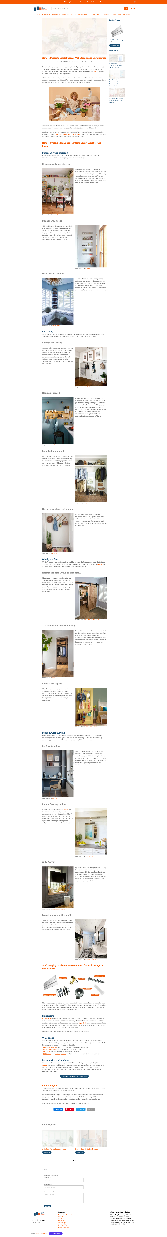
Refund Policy (62, 1220)
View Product (114, 45)
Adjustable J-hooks (50, 1047)
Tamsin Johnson (56, 325)
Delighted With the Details (92, 959)
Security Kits (65, 14)
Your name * (48, 1177)
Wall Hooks (55, 14)
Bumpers (92, 14)
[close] (135, 2)
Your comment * (49, 1192)
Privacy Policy (62, 1224)
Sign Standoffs (117, 14)
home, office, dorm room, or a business (67, 134)
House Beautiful (89, 856)
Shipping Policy (62, 1222)
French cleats (46, 1018)
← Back (44, 1169)
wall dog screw (60, 1054)
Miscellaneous (126, 14)
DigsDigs (87, 268)
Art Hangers (45, 14)
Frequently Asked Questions (66, 1215)
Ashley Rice (88, 387)
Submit (47, 1206)
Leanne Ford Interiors (90, 503)
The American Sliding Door (92, 619)
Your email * (48, 1184)
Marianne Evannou (57, 445)
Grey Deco (54, 798)
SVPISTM (54, 553)
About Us (60, 1218)
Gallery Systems (82, 14)
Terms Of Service (63, 1226)
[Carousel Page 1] (73, 1160)
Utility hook (47, 1054)
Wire (98, 14)
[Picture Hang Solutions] (40, 8)
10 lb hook (46, 1052)
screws (44, 1065)
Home (38, 14)
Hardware (106, 14)
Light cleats (83, 1023)
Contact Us (61, 1217)
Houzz (53, 677)
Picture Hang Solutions (41, 1233)
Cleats (72, 14)
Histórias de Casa (56, 215)
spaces (96, 71)
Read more (47, 1157)
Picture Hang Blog (63, 1227)
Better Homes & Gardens (91, 726)
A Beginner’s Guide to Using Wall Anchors (74, 1076)
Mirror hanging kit (49, 1049)
